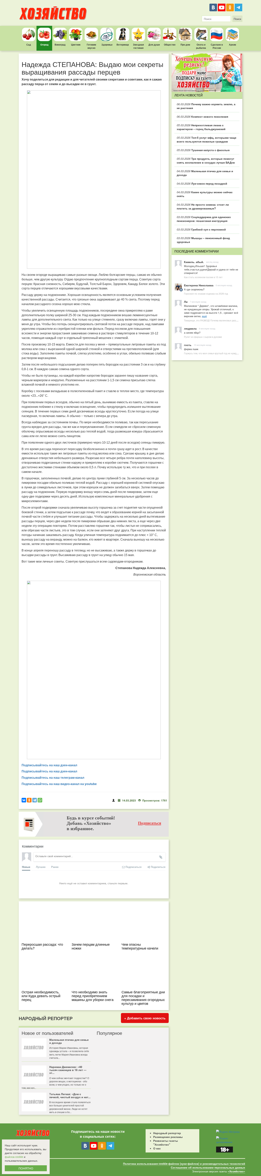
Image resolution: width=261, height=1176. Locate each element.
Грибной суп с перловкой (201, 229)
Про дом (185, 44)
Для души (154, 44)
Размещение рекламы (168, 1137)
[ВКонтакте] (213, 7)
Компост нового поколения (202, 116)
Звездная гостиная (138, 46)
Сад (28, 44)
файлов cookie (14, 1157)
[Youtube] (221, 7)
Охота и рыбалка (201, 46)
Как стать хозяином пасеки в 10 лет (203, 277)
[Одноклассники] (230, 7)
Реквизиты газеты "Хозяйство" (165, 1142)
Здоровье (107, 44)
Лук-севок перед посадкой (202, 183)
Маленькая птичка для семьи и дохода (205, 173)
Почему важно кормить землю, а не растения (206, 106)
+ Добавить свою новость (144, 1018)
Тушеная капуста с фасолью (203, 150)
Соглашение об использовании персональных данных (208, 1167)
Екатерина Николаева (198, 285)
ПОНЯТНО (26, 1168)
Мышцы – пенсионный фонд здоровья (203, 240)
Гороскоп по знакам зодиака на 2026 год (206, 293)
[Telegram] (238, 7)
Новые (26, 867)
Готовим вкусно (91, 46)
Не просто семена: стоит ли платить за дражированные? (203, 206)
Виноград (60, 44)
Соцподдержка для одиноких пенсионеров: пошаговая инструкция (204, 219)
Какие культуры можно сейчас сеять (205, 194)
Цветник (75, 44)
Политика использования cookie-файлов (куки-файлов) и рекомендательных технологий (184, 1163)
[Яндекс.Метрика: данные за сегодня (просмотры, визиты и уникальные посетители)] (228, 1132)
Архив (232, 44)
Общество (169, 44)
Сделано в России (217, 46)
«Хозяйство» (236, 1171)
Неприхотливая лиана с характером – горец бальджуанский (201, 127)
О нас (157, 1148)
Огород (44, 44)
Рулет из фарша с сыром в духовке (203, 336)
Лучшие (40, 867)
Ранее (54, 867)
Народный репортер (167, 1133)
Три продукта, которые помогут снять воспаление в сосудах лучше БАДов (206, 160)
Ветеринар (123, 44)
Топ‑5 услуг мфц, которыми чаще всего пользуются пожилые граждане (206, 139)
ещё (204, 316)
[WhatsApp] (40, 800)
